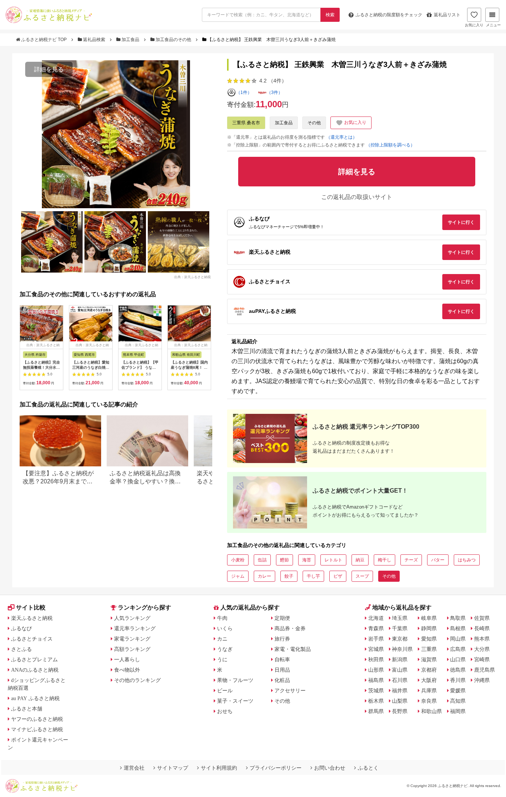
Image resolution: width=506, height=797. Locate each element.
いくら (225, 628)
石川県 (399, 680)
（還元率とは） (341, 137)
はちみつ (467, 560)
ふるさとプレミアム (34, 659)
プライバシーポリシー (276, 768)
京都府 (429, 669)
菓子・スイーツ (235, 700)
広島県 (458, 649)
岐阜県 (429, 618)
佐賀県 (482, 618)
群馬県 (376, 711)
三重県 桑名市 (246, 122)
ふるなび (21, 628)
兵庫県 (429, 690)
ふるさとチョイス (32, 638)
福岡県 (458, 711)
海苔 (306, 560)
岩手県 (376, 638)
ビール (225, 690)
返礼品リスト (447, 14)
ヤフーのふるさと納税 (37, 719)
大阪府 (429, 680)
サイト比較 (31, 607)
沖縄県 (482, 680)
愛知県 (429, 638)
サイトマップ (172, 768)
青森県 (376, 628)
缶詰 (262, 560)
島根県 (458, 628)
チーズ (411, 560)
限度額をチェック (389, 14)
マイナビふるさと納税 (37, 729)
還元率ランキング (135, 628)
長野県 (399, 711)
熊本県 (482, 638)
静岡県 (429, 628)
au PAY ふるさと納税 (35, 698)
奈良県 (429, 700)
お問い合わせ (329, 768)
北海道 (376, 618)
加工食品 (130, 39)
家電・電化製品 (292, 649)
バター (438, 560)
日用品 (282, 669)
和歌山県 (431, 711)
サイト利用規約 (219, 768)
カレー (264, 576)
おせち (225, 711)
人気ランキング (132, 618)
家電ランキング (132, 638)
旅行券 (282, 638)
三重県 (429, 649)
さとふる (21, 649)
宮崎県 (482, 659)
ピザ (337, 576)
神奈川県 (402, 649)
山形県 (376, 669)
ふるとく (368, 768)
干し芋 (313, 576)
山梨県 (399, 700)
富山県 (399, 669)
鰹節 (284, 560)
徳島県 (458, 669)
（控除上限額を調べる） (390, 145)
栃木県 (376, 700)
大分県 (482, 649)
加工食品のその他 (173, 39)
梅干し (384, 560)
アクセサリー (290, 690)
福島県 (376, 680)
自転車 (282, 659)
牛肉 (222, 618)
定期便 (282, 618)
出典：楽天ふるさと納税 (192, 276)
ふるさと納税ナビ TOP (44, 39)
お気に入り (474, 25)
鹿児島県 (484, 669)
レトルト (333, 560)
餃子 (288, 576)
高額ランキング (132, 649)
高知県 (458, 700)
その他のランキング (137, 680)
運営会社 (134, 768)
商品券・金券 (290, 628)
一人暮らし (127, 659)
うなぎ (225, 649)
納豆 (360, 560)
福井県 (399, 690)
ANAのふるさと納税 (35, 669)
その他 (314, 122)
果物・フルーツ (235, 680)
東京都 (399, 638)
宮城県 (376, 649)
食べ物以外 (127, 669)
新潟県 (399, 659)
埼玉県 (399, 618)
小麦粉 (237, 560)
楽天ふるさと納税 (32, 618)
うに (222, 659)
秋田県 (376, 659)
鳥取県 (458, 618)
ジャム (237, 576)
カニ (222, 638)
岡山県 (458, 638)
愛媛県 (458, 690)
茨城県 (376, 690)
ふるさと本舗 (26, 708)
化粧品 (282, 680)
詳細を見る (49, 69)
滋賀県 (429, 659)
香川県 (458, 680)
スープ (362, 576)
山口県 (458, 659)
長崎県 (482, 628)
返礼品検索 (94, 39)
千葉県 (399, 628)
